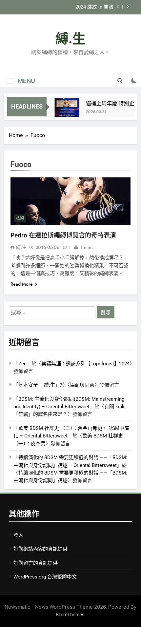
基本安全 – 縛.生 (36, 385)
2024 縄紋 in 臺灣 (94, 7)
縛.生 (70, 39)
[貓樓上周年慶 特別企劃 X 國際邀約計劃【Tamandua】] (65, 110)
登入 (18, 535)
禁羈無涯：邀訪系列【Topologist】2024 (85, 364)
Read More (21, 284)
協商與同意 (82, 385)
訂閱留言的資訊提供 (35, 563)
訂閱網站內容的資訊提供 (40, 549)
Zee (22, 364)
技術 (20, 218)
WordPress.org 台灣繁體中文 (45, 577)
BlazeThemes (70, 614)
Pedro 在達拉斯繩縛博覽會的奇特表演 (63, 235)
